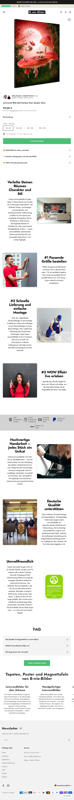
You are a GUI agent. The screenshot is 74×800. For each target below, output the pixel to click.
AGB (3, 770)
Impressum (5, 756)
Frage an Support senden (37, 663)
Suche (4, 752)
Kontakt (4, 773)
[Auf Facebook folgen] (3, 785)
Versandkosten (14, 111)
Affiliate (4, 777)
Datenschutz (6, 759)
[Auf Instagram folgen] (8, 785)
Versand (4, 766)
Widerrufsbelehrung (8, 763)
